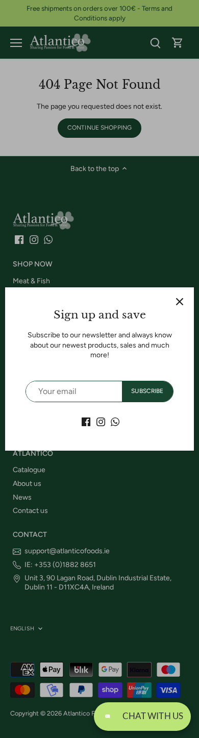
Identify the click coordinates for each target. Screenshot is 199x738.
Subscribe (147, 391)
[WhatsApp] (115, 421)
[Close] (179, 301)
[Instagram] (100, 421)
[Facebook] (86, 421)
